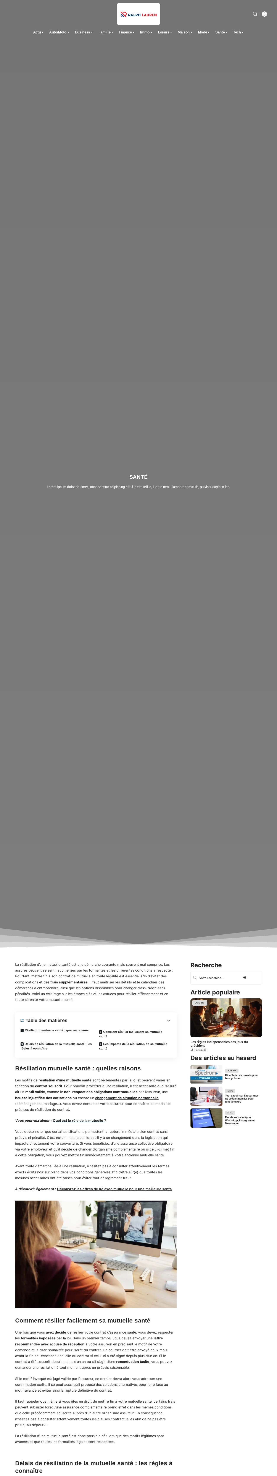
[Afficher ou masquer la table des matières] (119, 1020)
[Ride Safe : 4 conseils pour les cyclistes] (206, 1074)
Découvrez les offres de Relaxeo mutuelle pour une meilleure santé (114, 1189)
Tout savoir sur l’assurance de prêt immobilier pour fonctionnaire (242, 1098)
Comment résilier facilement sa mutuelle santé (130, 1034)
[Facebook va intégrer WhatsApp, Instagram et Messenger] (206, 1118)
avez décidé (56, 1332)
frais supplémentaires (69, 982)
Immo (230, 1091)
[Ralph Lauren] (138, 14)
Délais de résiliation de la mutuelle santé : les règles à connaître (56, 1046)
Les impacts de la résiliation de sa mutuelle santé (133, 1046)
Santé (138, 477)
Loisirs (200, 1003)
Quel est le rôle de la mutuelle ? (79, 1120)
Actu (230, 1112)
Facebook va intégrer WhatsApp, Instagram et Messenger (240, 1120)
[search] (255, 14)
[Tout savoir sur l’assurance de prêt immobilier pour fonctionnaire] (206, 1096)
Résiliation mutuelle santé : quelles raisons (57, 1030)
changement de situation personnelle (127, 1097)
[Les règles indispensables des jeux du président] (226, 1017)
